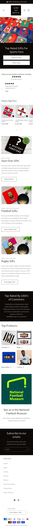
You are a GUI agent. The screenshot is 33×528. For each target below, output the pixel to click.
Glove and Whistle (13, 525)
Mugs (18, 347)
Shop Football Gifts (10, 229)
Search (6, 463)
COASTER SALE (9, 179)
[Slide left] (12, 130)
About (5, 467)
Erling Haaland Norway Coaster (7, 120)
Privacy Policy (8, 488)
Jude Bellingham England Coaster (21, 120)
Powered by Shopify (23, 525)
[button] (4, 10)
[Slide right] (21, 130)
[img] (16, 76)
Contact (6, 472)
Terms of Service (8, 492)
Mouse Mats (5, 367)
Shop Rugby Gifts (9, 282)
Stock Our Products (9, 484)
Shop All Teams (16, 57)
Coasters (4, 347)
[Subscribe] (27, 449)
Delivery (6, 476)
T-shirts (19, 367)
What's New (16, 63)
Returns (6, 480)
